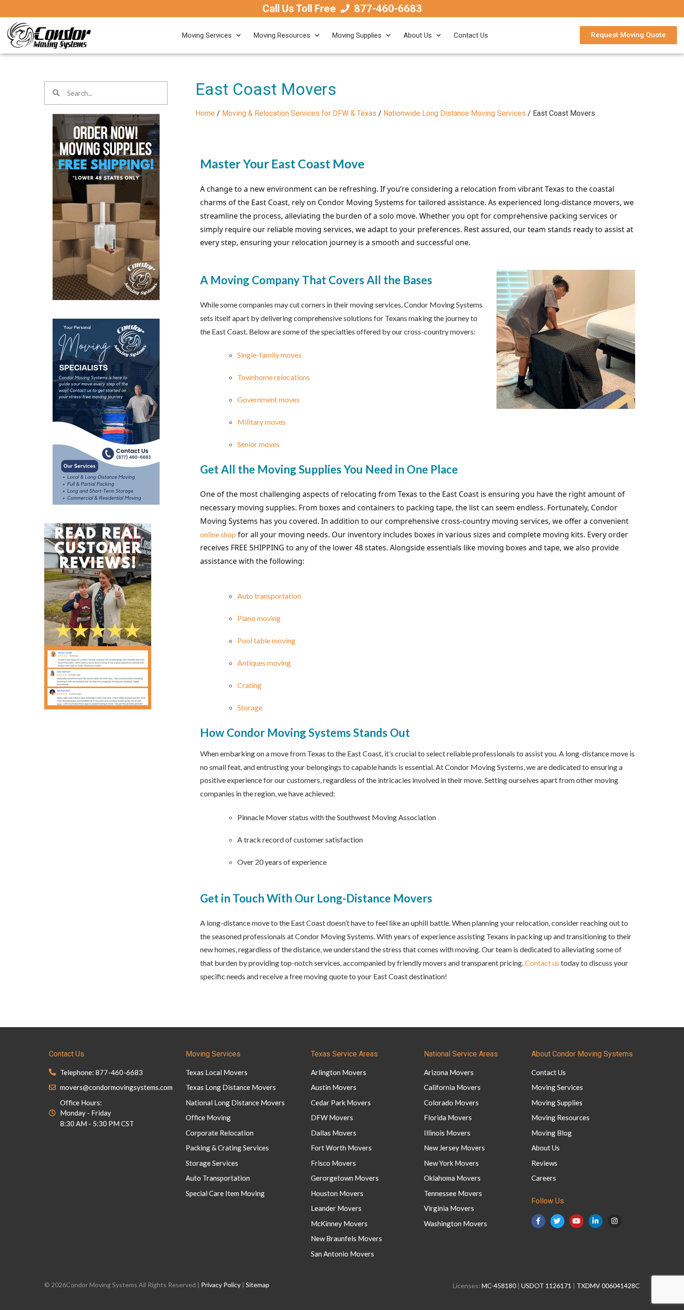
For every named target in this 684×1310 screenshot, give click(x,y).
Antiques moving (264, 662)
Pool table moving (266, 640)
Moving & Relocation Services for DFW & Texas (299, 113)
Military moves (261, 421)
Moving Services (207, 35)
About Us (417, 35)
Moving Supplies (357, 35)
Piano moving (259, 618)
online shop (218, 534)
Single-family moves (269, 354)
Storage (249, 707)
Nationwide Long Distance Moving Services (454, 113)
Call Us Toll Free (299, 8)
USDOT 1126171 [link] (546, 1286)
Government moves (268, 399)
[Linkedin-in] (596, 1221)
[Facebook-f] (538, 1221)
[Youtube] (576, 1221)
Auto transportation (269, 595)
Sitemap (257, 1285)
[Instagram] (615, 1221)
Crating (249, 685)
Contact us (542, 962)
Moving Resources (282, 35)
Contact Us (471, 35)
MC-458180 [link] (499, 1286)
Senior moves (258, 444)
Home (205, 113)
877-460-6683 (388, 8)
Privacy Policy (221, 1285)
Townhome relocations (273, 377)
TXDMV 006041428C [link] (608, 1286)
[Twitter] (557, 1221)
